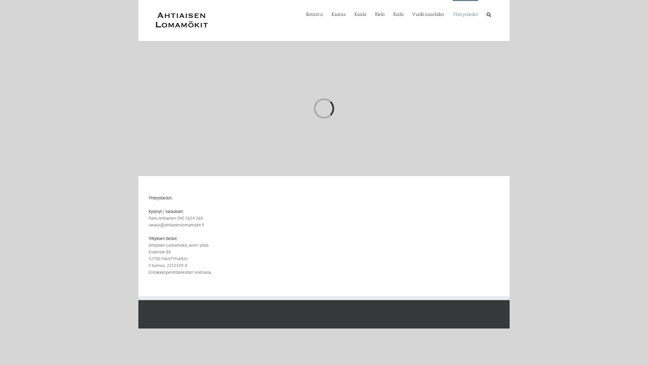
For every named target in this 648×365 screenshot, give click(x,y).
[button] (489, 14)
